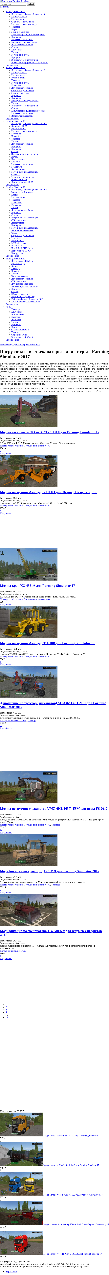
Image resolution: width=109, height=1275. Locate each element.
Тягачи (14, 52)
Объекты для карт (20, 294)
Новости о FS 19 (19, 179)
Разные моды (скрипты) (22, 296)
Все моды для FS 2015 (22, 261)
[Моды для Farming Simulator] (14, 1)
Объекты (15, 174)
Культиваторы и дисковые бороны (28, 34)
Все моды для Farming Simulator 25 (28, 14)
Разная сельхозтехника (22, 39)
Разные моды (17, 240)
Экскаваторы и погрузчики (24, 60)
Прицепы (16, 57)
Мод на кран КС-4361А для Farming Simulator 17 (37, 585)
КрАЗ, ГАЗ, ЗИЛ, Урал (22, 248)
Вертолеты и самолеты (22, 116)
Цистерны (16, 37)
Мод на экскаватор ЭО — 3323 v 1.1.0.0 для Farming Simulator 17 (49, 432)
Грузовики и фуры (20, 55)
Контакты (5, 7)
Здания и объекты (20, 32)
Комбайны (16, 49)
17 (1, 830)
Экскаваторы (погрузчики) (24, 286)
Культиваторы (18, 159)
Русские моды (18, 75)
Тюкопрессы (17, 332)
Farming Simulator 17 (15, 187)
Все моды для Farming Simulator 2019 (29, 123)
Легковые (16, 319)
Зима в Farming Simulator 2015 (25, 301)
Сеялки (14, 47)
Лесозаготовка (18, 169)
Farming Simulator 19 (15, 121)
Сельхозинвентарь (20, 329)
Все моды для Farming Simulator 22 (28, 70)
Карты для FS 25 (19, 16)
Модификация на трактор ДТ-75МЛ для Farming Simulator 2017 (49, 871)
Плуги (14, 29)
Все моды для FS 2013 (22, 337)
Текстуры (16, 238)
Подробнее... (6, 453)
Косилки (15, 161)
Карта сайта (11, 1271)
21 (1, 725)
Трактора (15, 27)
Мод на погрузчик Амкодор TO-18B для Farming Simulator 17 (47, 643)
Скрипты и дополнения (22, 22)
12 (7, 1017)
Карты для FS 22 (19, 72)
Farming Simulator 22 (15, 67)
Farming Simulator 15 (15, 258)
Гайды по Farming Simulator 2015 (27, 299)
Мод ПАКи (16, 167)
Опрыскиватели (19, 335)
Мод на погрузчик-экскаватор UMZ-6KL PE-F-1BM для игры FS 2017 (53, 808)
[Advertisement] (54, 531)
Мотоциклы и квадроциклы (24, 42)
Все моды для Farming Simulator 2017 (29, 189)
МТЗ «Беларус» (18, 243)
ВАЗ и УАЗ (16, 245)
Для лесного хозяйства (22, 284)
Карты (14, 195)
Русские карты (18, 19)
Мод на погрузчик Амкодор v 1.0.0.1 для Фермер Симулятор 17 (48, 492)
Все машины (17, 314)
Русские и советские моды (24, 24)
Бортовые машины (20, 276)
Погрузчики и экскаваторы (24, 217)
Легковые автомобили (22, 44)
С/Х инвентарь (18, 220)
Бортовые (16, 317)
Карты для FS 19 (19, 126)
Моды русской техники (22, 192)
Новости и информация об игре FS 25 (29, 62)
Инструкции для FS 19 (22, 182)
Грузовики (16, 133)
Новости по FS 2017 (21, 251)
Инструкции (17, 253)
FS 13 (8, 307)
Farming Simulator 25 (15, 11)
